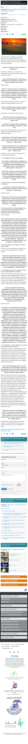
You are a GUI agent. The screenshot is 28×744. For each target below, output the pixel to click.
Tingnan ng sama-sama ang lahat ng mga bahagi (13, 453)
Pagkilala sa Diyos (12, 565)
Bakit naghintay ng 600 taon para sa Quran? (15, 555)
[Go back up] (26, 590)
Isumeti (4, 489)
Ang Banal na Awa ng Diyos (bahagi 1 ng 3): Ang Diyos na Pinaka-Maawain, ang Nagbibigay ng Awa (15, 443)
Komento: (3, 473)
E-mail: (2, 467)
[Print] (7, 34)
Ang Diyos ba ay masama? (14, 559)
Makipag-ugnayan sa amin (7, 648)
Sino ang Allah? (7, 508)
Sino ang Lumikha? (13, 570)
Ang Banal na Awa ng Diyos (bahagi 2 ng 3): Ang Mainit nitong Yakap (13, 430)
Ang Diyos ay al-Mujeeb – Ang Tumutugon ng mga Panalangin (14, 538)
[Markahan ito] (1, 34)
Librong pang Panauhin (6, 646)
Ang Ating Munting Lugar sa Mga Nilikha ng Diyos (14, 532)
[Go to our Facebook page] (10, 652)
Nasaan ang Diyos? (8, 530)
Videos (9, 549)
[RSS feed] (18, 652)
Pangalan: (3, 459)
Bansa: (2, 463)
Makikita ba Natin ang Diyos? (9, 511)
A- (21, 7)
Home (3, 644)
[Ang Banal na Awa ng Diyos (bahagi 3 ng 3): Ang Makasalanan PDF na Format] (9, 34)
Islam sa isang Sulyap (19, 644)
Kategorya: (4, 13)
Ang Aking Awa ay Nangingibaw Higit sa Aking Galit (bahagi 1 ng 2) (14, 524)
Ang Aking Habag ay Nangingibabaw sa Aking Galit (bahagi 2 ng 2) (14, 527)
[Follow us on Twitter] (14, 652)
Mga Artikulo (3, 14)
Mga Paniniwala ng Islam (12, 14)
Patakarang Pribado (15, 646)
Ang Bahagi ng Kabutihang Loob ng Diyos (12, 535)
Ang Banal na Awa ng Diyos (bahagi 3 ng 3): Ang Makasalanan (14, 450)
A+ (25, 7)
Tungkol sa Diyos (21, 14)
